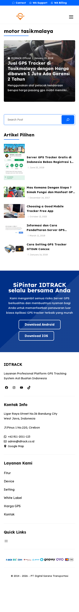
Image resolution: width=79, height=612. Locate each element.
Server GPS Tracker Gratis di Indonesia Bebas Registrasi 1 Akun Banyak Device (49, 161)
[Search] (68, 119)
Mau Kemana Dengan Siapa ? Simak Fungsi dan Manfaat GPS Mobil (51, 192)
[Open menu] (6, 541)
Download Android (39, 324)
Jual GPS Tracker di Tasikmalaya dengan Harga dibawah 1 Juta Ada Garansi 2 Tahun (39, 71)
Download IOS (36, 336)
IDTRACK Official (21, 58)
